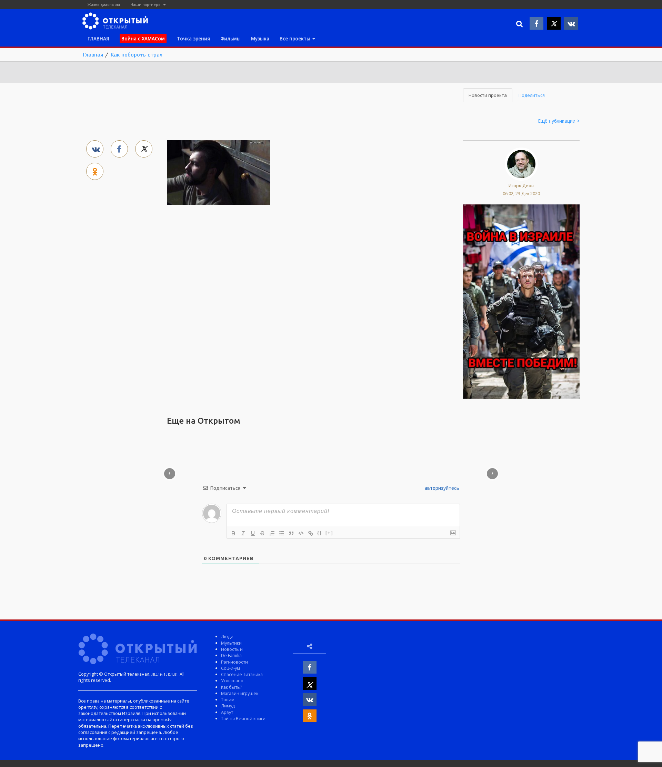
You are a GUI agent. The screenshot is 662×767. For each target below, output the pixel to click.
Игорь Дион (521, 185)
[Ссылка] (310, 533)
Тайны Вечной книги (243, 718)
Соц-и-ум (230, 668)
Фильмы (230, 38)
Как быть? (231, 687)
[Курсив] (243, 533)
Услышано (232, 680)
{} (319, 532)
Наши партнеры (146, 4)
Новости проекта (488, 95)
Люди (227, 636)
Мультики (231, 643)
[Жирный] (233, 533)
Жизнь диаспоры (104, 4)
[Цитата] (291, 533)
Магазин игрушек (239, 693)
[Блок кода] (301, 533)
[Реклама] (521, 301)
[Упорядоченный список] (272, 533)
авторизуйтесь (441, 488)
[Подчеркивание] (253, 533)
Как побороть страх (136, 54)
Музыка (260, 38)
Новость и (232, 649)
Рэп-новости (234, 662)
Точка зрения (193, 38)
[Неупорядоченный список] (282, 533)
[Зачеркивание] (262, 533)
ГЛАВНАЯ (98, 38)
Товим (227, 699)
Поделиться (532, 95)
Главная (92, 54)
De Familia (231, 655)
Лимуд (228, 706)
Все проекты (296, 38)
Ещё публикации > (559, 121)
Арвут (227, 712)
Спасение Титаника (242, 674)
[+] (329, 532)
